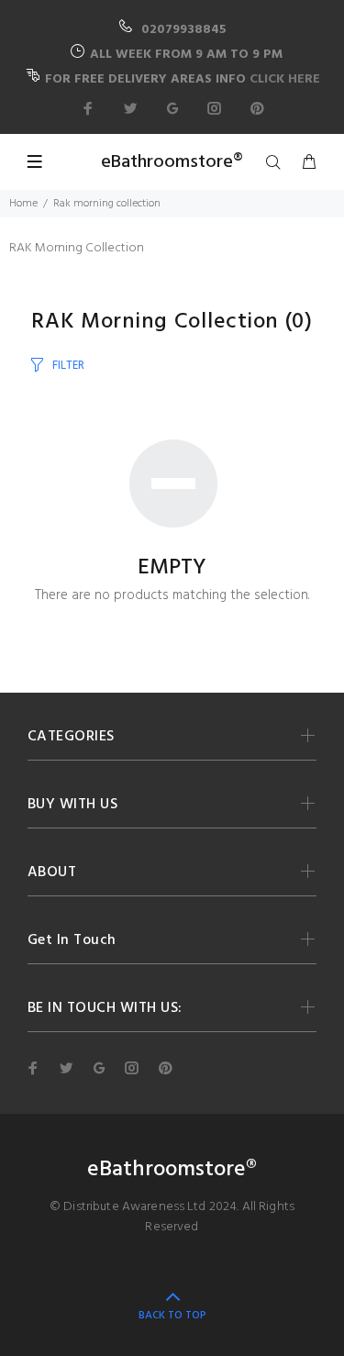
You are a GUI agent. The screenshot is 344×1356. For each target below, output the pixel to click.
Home (23, 204)
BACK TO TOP (172, 1315)
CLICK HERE (285, 79)
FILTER (68, 365)
